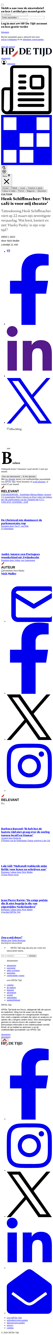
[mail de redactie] (29, 1313)
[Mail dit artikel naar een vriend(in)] (8, 251)
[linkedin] (29, 1268)
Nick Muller (8, 573)
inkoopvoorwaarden (16, 1323)
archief (10, 995)
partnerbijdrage (13, 1000)
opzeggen (11, 968)
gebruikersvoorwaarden (17, 1320)
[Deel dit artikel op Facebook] (29, 324)
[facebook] (29, 1119)
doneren (10, 990)
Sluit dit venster (8, 47)
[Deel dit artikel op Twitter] (29, 422)
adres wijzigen (13, 970)
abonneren (11, 965)
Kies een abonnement (11, 476)
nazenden (11, 973)
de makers (11, 987)
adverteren (11, 992)
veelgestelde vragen (15, 975)
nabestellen (12, 997)
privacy (10, 1325)
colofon (10, 985)
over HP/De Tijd (14, 1318)
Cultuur (6, 194)
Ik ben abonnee (29, 476)
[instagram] (29, 1170)
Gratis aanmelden (9, 17)
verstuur (32, 956)
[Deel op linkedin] (29, 376)
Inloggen (5, 32)
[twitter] (29, 1216)
